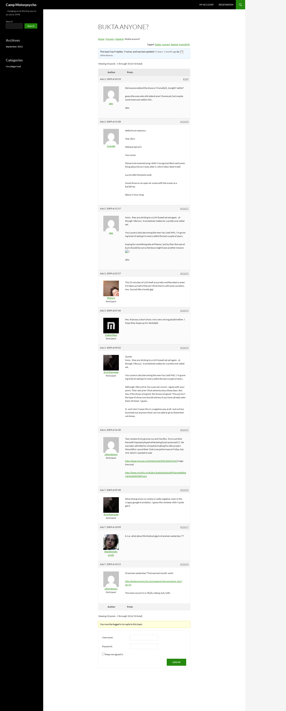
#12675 (184, 429)
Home (101, 39)
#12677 (184, 527)
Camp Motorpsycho (21, 5)
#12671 (184, 208)
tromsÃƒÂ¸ (184, 44)
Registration (226, 4)
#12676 (184, 489)
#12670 (184, 121)
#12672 (184, 273)
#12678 (184, 564)
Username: (107, 637)
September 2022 (14, 46)
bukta (158, 44)
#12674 (184, 347)
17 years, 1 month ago (165, 51)
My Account (206, 4)
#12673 (184, 310)
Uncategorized (13, 66)
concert (166, 44)
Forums (110, 39)
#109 (186, 79)
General (119, 39)
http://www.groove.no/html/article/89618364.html (151, 460)
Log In (176, 662)
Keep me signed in (114, 654)
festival (174, 44)
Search (9, 21)
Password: (107, 646)
